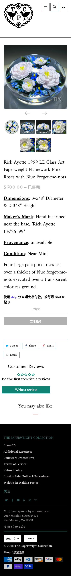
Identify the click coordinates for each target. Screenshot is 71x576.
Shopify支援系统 (14, 552)
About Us (10, 445)
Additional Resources (18, 451)
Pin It (50, 345)
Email (13, 354)
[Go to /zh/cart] (63, 7)
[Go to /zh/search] (54, 7)
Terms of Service (15, 464)
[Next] (44, 113)
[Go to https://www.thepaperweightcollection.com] (19, 19)
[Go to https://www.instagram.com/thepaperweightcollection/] (30, 500)
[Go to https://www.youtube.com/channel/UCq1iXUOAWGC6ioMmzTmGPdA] (18, 500)
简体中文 (11, 539)
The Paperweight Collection (33, 546)
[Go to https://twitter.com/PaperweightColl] (6, 500)
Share (32, 345)
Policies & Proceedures (19, 458)
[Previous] (27, 113)
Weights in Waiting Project (21, 482)
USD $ (29, 538)
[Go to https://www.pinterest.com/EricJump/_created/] (24, 500)
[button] (46, 7)
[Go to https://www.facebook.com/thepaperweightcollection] (12, 500)
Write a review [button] (26, 390)
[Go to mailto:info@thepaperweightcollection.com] (36, 500)
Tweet (14, 345)
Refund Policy (13, 470)
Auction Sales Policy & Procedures (27, 476)
